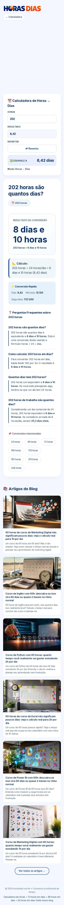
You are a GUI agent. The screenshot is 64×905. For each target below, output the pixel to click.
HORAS (11, 112)
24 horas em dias (26, 900)
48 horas (32, 441)
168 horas (16, 450)
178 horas (33, 450)
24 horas (15, 441)
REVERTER (13, 141)
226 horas (16, 468)
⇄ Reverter (32, 148)
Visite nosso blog (44, 900)
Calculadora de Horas (14, 897)
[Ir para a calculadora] (22, 8)
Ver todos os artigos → (32, 870)
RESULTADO (14, 127)
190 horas (16, 459)
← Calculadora (14, 16)
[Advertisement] (32, 57)
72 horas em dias (36, 897)
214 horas (33, 459)
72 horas (48, 441)
